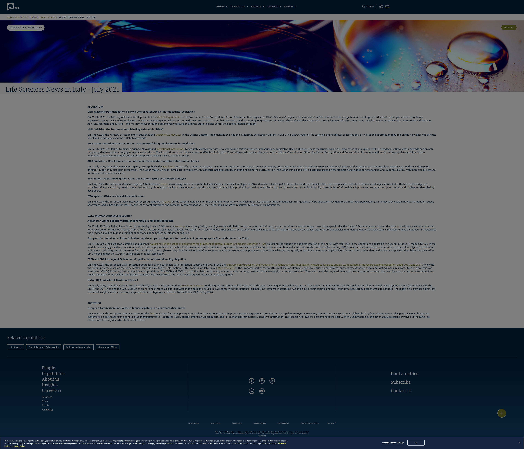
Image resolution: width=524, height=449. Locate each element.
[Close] (520, 443)
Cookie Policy (19, 446)
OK (416, 442)
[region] (262, 443)
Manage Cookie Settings (393, 442)
